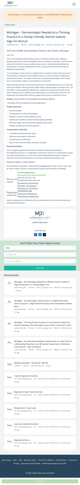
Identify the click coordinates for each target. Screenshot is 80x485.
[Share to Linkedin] (40, 234)
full (35, 379)
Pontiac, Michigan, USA (44, 287)
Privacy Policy (61, 460)
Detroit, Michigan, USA (36, 45)
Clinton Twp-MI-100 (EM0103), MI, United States (54, 379)
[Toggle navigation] (74, 4)
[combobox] (40, 248)
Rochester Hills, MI (37, 366)
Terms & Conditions (46, 460)
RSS (20, 460)
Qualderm (17, 366)
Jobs (15, 460)
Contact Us (72, 460)
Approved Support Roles (30, 463)
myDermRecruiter (13, 45)
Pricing (16, 463)
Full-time (24, 45)
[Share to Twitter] (44, 234)
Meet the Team (30, 460)
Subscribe (40, 268)
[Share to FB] (35, 234)
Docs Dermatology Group (23, 379)
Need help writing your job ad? (54, 463)
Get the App (6, 460)
